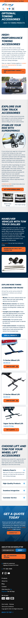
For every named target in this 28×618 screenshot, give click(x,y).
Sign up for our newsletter (12, 547)
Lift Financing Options (10, 556)
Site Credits (5, 604)
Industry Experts (9, 470)
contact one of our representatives (14, 64)
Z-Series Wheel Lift (11, 394)
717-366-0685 (7, 569)
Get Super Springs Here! (12, 189)
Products (4, 578)
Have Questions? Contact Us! (12, 71)
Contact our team (7, 184)
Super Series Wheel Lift (13, 423)
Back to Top (7, 612)
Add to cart (10, 366)
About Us (4, 581)
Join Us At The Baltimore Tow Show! (14, 1)
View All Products (10, 335)
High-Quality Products (12, 483)
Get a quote (5, 243)
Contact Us (13, 533)
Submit (20, 550)
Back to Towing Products (14, 23)
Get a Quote (10, 430)
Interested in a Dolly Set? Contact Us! (13, 249)
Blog (3, 584)
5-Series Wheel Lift (11, 360)
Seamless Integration (11, 490)
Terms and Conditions (8, 606)
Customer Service (10, 497)
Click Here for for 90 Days (8, 590)
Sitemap (11, 604)
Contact (4, 587)
